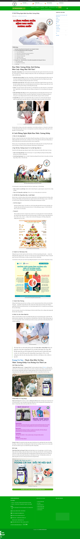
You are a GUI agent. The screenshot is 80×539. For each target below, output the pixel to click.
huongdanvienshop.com (21, 515)
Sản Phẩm (42, 7)
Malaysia (57, 21)
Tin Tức (60, 7)
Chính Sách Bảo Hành (40, 506)
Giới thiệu (58, 0)
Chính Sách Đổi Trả (40, 504)
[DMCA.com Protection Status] (62, 516)
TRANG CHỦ (32, 7)
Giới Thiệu (38, 503)
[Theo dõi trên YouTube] (27, 524)
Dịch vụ (61, 0)
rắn (15, 453)
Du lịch (64, 0)
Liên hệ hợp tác (39, 509)
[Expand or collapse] (52, 47)
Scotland (57, 27)
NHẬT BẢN (58, 25)
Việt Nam (57, 35)
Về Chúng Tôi (37, 7)
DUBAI (57, 18)
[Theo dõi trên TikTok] (25, 524)
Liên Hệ (57, 7)
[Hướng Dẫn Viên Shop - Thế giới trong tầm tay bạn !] (15, 4)
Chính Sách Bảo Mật (40, 508)
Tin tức (55, 0)
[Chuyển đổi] (66, 31)
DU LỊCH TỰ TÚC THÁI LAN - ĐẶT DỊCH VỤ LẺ (61, 16)
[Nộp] (67, 8)
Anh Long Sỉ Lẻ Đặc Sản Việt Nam (46, 9)
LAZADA (23, 522)
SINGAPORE (58, 28)
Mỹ (56, 23)
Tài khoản (66, 0)
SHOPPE (27, 522)
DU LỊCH (46, 7)
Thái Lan (44, 367)
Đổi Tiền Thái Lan (52, 7)
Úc (56, 33)
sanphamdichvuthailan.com (21, 517)
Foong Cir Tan (17, 360)
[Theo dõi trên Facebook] (23, 524)
